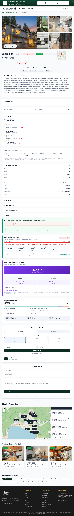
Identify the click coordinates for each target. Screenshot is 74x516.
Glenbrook (40, 481)
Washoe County (66, 191)
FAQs (26, 504)
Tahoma (6, 481)
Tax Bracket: (7, 287)
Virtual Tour (53, 331)
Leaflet (36, 438)
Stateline (48, 481)
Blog (26, 499)
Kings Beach (32, 478)
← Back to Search (65, 8)
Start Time (6, 345)
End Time (39, 345)
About (26, 497)
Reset (68, 303)
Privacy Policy (37, 395)
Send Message (9, 391)
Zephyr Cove (31, 481)
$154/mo (33, 313)
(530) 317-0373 (62, 500)
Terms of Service (28, 395)
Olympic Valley (55, 478)
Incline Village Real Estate (12, 12)
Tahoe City (23, 478)
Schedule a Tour (37, 350)
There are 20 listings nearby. (61, 437)
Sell (26, 495)
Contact (27, 500)
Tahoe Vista (45, 499)
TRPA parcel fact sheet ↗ (64, 254)
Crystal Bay (22, 481)
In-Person (20, 331)
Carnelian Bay (65, 478)
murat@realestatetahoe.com (65, 502)
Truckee (16, 478)
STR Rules (27, 502)
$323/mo (67, 308)
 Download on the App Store (53, 3)
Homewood (13, 481)
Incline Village (7, 478)
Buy (26, 493)
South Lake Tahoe (43, 478)
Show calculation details (11, 290)
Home (3, 12)
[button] (61, 54)
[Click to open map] (61, 55)
